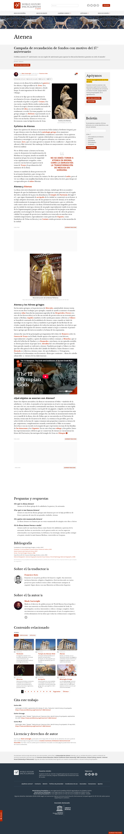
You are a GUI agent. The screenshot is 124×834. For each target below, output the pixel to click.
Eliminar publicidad (70, 227)
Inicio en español (20, 13)
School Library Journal (94, 757)
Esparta (60, 217)
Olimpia (61, 433)
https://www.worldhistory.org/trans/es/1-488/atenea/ (33, 710)
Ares (24, 142)
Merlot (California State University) (65, 757)
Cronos (42, 102)
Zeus (40, 85)
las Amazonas (22, 428)
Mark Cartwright (26, 73)
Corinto (45, 219)
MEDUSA (62, 167)
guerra (46, 83)
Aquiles (30, 318)
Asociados (83, 784)
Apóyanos (83, 13)
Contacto (38, 784)
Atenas (28, 186)
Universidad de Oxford (63, 755)
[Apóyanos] (1, 815)
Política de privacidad (56, 784)
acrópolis (40, 197)
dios (26, 109)
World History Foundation (40, 790)
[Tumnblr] (93, 775)
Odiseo (72, 318)
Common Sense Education (45, 757)
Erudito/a (91, 144)
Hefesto (31, 114)
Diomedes (44, 341)
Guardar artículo (19, 79)
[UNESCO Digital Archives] (62, 810)
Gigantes (35, 428)
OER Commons (81, 757)
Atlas (23, 313)
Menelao (67, 339)
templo (53, 195)
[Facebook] (86, 775)
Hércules (49, 308)
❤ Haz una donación (22, 65)
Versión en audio (32, 79)
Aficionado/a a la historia (95, 137)
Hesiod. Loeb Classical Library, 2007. (26, 551)
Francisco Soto (43, 73)
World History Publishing (42, 792)
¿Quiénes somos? (64, 13)
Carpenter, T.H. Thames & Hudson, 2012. (33, 549)
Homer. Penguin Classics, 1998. (24, 553)
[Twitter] (89, 775)
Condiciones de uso (71, 784)
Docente (90, 138)
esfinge (59, 428)
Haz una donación (94, 98)
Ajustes (100, 784)
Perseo (68, 313)
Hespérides (60, 313)
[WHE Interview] (25, 617)
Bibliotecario (92, 142)
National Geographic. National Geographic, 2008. (44, 557)
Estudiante (91, 140)
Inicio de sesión (103, 13)
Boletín (45, 784)
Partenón (63, 195)
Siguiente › (57, 691)
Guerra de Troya (21, 336)
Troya (23, 165)
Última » (66, 691)
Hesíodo (17, 351)
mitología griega (49, 132)
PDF (49, 79)
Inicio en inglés (41, 13)
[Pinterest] (96, 775)
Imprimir (42, 79)
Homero (65, 334)
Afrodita (45, 344)
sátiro (31, 181)
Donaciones (92, 784)
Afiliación (91, 101)
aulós (68, 176)
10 (50, 691)
